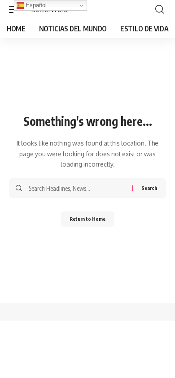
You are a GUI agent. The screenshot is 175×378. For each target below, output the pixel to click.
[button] (159, 9)
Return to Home (87, 219)
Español (35, 5)
